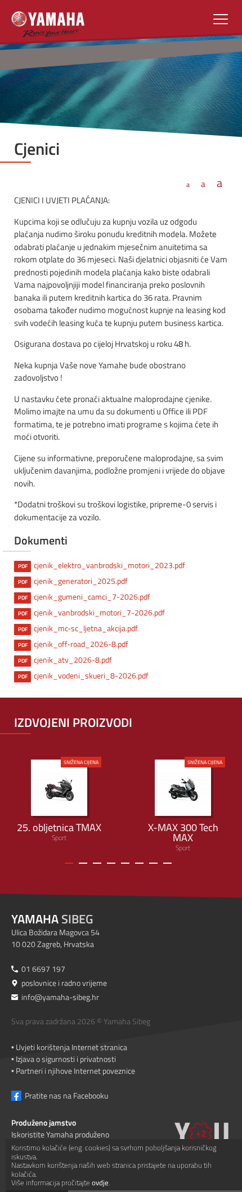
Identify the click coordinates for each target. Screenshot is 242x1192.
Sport (59, 800)
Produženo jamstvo (43, 1122)
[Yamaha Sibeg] (91, 19)
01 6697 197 (43, 969)
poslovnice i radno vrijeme (64, 983)
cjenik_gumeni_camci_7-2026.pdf (84, 596)
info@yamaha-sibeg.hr (60, 997)
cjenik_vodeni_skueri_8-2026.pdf (83, 675)
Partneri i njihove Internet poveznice (75, 1071)
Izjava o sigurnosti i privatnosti (66, 1059)
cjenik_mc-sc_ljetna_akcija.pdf (78, 628)
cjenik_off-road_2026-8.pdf (73, 644)
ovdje (100, 1182)
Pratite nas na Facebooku (66, 1095)
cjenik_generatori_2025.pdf (73, 581)
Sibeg (52, 918)
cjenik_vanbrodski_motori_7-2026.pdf (91, 612)
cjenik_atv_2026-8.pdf (65, 660)
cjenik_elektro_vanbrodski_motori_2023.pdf (102, 565)
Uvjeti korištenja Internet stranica (71, 1047)
